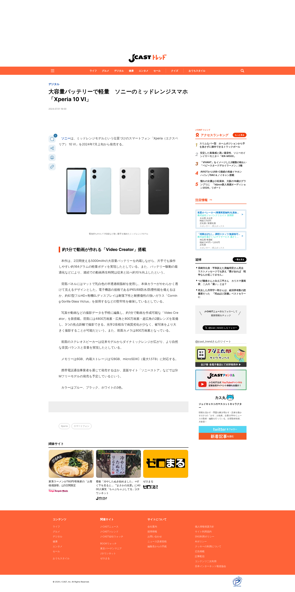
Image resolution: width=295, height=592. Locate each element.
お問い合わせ (155, 536)
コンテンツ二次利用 (205, 561)
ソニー (66, 138)
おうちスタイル (197, 70)
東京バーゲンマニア (111, 548)
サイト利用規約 (203, 531)
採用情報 (152, 531)
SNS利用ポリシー (204, 536)
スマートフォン (81, 426)
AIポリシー (201, 541)
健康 (131, 70)
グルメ (105, 70)
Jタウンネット (108, 553)
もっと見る (239, 135)
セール (157, 70)
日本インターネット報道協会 (210, 566)
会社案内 (152, 526)
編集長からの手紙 (157, 546)
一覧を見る (239, 259)
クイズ (174, 70)
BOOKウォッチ (108, 543)
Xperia (64, 426)
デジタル (119, 70)
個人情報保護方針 (204, 526)
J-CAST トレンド (147, 58)
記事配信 (200, 556)
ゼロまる (105, 558)
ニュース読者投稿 (157, 541)
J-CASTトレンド (109, 531)
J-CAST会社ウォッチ (111, 536)
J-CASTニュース (109, 526)
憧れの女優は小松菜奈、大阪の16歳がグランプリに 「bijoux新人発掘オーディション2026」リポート (223, 184)
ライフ (93, 70)
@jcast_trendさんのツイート (213, 341)
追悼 (198, 259)
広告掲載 (200, 551)
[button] (52, 71)
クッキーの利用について (208, 546)
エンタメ (143, 70)
